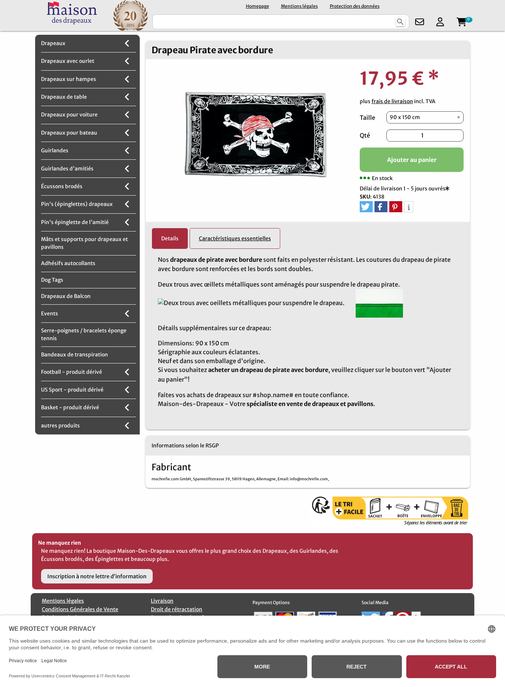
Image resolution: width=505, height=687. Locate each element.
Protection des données (355, 6)
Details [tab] (170, 238)
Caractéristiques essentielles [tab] (235, 238)
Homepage (257, 6)
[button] (366, 206)
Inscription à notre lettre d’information (96, 576)
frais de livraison (392, 101)
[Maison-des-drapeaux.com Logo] (72, 15)
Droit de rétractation (176, 609)
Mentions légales (299, 6)
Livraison (162, 601)
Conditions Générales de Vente (80, 609)
